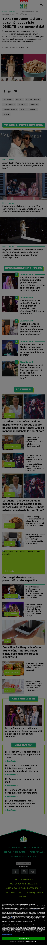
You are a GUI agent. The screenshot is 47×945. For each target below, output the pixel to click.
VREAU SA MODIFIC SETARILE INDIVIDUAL (23, 941)
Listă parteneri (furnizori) (7, 934)
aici (11, 917)
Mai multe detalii (35, 909)
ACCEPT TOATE (23, 938)
